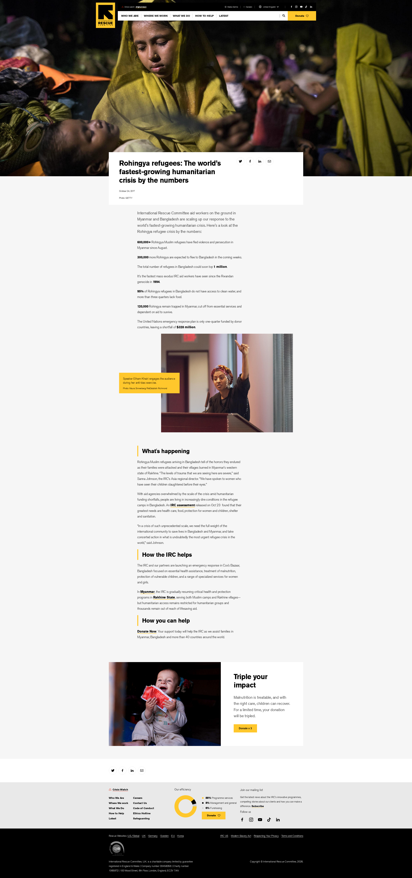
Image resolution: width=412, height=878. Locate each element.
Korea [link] (180, 835)
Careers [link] (249, 7)
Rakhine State (164, 597)
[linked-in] (311, 7)
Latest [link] (112, 818)
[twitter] (240, 161)
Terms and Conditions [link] (292, 835)
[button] (302, 16)
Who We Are (130, 15)
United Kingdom (269, 7)
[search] (283, 15)
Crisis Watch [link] (120, 789)
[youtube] (301, 7)
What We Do (181, 15)
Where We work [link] (118, 803)
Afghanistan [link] (141, 7)
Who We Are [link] (116, 797)
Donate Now (146, 631)
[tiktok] (306, 7)
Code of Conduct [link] (143, 808)
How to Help (204, 15)
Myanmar (147, 592)
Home (105, 15)
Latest (223, 15)
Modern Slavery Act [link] (241, 835)
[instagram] (296, 7)
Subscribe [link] (258, 806)
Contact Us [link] (140, 803)
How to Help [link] (116, 813)
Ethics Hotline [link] (141, 813)
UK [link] (144, 835)
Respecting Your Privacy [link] (266, 835)
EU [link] (173, 835)
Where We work (156, 15)
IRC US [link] (224, 835)
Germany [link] (153, 835)
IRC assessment (182, 505)
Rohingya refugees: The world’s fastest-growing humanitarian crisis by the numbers (170, 171)
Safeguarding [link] (141, 818)
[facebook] (291, 7)
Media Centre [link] (232, 7)
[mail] (269, 161)
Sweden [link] (164, 835)
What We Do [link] (116, 808)
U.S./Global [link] (133, 835)
